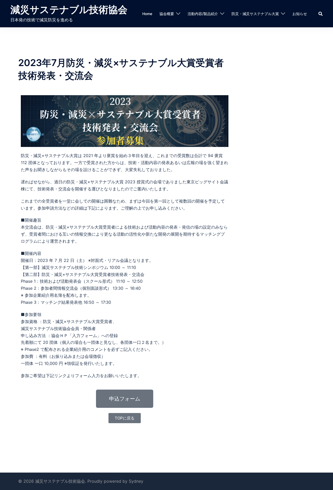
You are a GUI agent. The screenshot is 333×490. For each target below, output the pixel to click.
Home (147, 13)
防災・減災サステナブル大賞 (255, 13)
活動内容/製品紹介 (203, 13)
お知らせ (299, 13)
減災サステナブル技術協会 (68, 9)
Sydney (136, 481)
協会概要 (166, 13)
